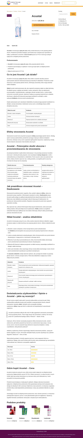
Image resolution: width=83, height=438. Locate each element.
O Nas (46, 3)
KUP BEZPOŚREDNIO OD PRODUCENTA (43, 25)
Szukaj (60, 11)
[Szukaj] (74, 3)
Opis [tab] (8, 45)
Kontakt (40, 3)
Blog (51, 3)
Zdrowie (19, 11)
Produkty (57, 3)
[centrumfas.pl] (14, 3)
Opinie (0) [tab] (14, 45)
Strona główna (9, 11)
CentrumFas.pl (39, 431)
